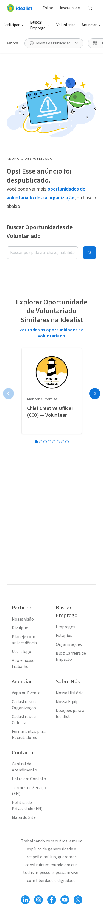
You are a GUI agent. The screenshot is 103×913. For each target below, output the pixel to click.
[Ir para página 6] (58, 441)
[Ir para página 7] (62, 441)
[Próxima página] (94, 393)
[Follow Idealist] (25, 899)
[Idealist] (19, 8)
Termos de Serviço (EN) (29, 791)
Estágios (64, 636)
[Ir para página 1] (36, 441)
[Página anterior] (8, 393)
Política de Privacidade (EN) (27, 806)
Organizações (69, 644)
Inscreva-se (70, 8)
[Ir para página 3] (45, 441)
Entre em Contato (29, 779)
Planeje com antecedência (24, 640)
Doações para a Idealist (70, 714)
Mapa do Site (24, 817)
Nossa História (69, 693)
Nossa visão (23, 619)
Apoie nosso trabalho (23, 663)
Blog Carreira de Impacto (71, 656)
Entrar (48, 8)
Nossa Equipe (68, 702)
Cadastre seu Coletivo (24, 720)
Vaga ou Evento (26, 693)
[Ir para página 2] (40, 441)
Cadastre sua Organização (24, 705)
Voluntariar (65, 25)
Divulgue (20, 628)
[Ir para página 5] (53, 441)
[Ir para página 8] (67, 441)
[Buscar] (89, 8)
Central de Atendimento (24, 767)
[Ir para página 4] (49, 441)
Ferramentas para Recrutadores (29, 734)
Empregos (65, 627)
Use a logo (21, 652)
